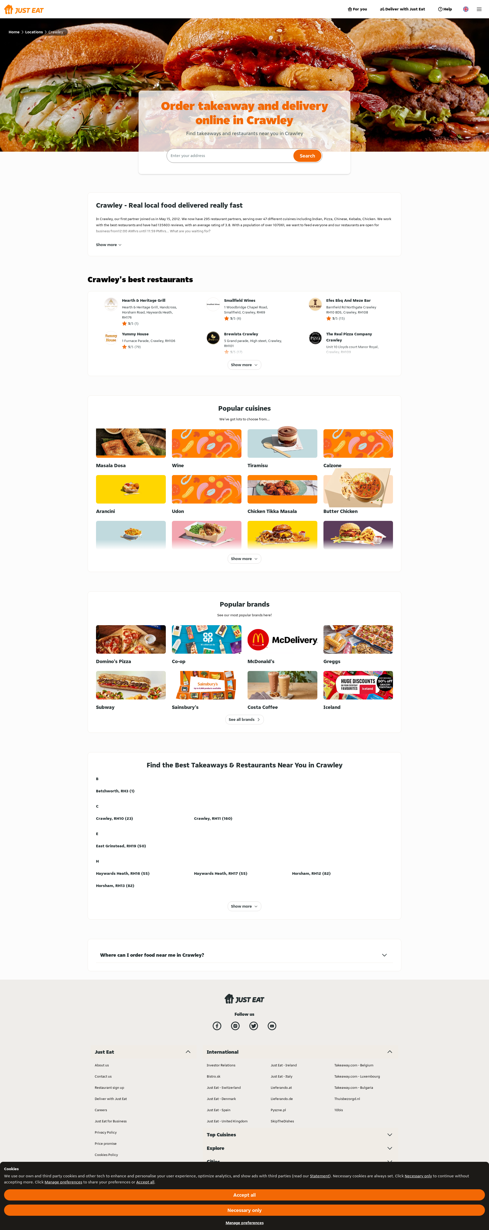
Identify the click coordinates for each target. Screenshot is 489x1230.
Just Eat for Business (111, 1121)
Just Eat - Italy (281, 1076)
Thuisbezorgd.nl (347, 1098)
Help (447, 9)
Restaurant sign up (109, 1087)
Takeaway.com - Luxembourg (357, 1076)
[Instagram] (235, 1026)
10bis (338, 1110)
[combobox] (229, 156)
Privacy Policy (106, 1132)
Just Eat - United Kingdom (227, 1121)
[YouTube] (272, 1026)
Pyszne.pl (278, 1110)
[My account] (479, 9)
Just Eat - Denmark (221, 1098)
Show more (106, 244)
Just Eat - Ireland (284, 1065)
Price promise (106, 1143)
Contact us (103, 1076)
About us (102, 1065)
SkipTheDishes (282, 1121)
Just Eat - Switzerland (224, 1087)
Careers (101, 1110)
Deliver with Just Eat (405, 9)
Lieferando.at (281, 1087)
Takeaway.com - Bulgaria (353, 1087)
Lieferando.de (282, 1098)
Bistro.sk (213, 1076)
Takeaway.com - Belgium (353, 1065)
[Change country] (465, 9)
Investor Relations (221, 1065)
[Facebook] (217, 1026)
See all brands (241, 719)
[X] (254, 1026)
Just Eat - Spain (218, 1110)
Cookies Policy (106, 1154)
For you (360, 9)
